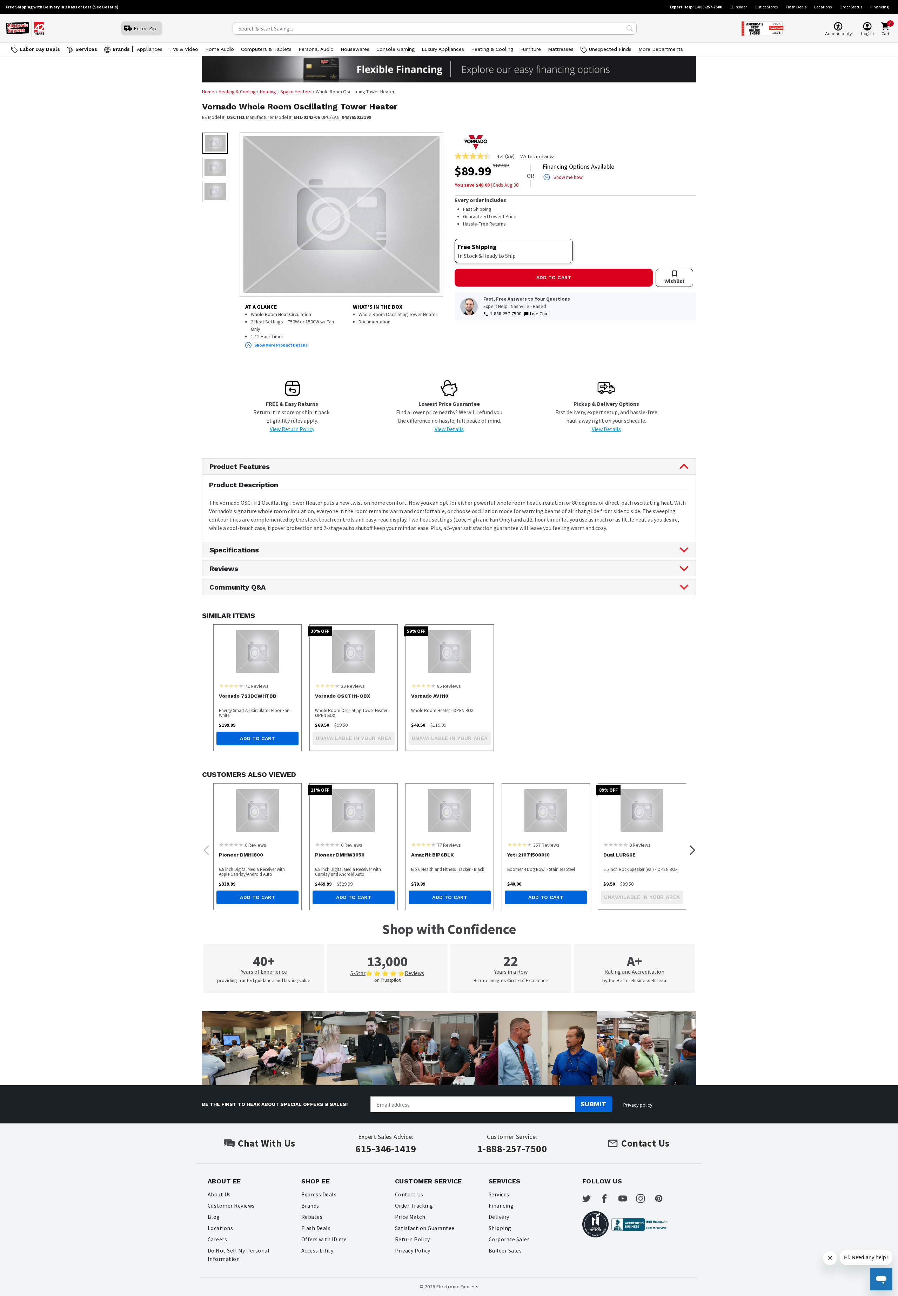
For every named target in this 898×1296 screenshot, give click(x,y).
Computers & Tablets (266, 49)
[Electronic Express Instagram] (644, 1198)
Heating (268, 91)
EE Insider (738, 6)
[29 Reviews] (327, 685)
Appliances (149, 49)
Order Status (850, 6)
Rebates (311, 1216)
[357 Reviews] (519, 844)
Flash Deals (796, 6)
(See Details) (105, 6)
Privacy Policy (412, 1250)
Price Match (410, 1216)
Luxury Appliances (443, 49)
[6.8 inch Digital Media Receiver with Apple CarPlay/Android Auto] (257, 810)
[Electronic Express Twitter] (590, 1198)
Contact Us (409, 1194)
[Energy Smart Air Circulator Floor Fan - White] (257, 651)
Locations (823, 6)
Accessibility (317, 1250)
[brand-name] (476, 142)
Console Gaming (395, 49)
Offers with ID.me (324, 1239)
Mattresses (561, 49)
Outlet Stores (766, 6)
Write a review (537, 156)
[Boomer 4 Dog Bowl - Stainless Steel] (545, 810)
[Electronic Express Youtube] (626, 1198)
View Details (449, 428)
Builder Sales (505, 1250)
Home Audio (219, 49)
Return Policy (412, 1239)
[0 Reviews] (231, 844)
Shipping (500, 1227)
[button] (215, 143)
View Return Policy (292, 428)
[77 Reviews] (423, 844)
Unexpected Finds (610, 49)
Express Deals (318, 1194)
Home (208, 91)
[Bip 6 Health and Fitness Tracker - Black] (449, 810)
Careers (217, 1239)
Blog (214, 1216)
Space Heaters (295, 91)
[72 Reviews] (231, 685)
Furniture (530, 49)
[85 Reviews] (423, 685)
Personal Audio (316, 49)
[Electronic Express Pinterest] (663, 1198)
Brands (121, 49)
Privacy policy (637, 1105)
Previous (204, 848)
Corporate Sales (509, 1239)
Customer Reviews (231, 1205)
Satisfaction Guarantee (425, 1227)
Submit (594, 1104)
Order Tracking (414, 1205)
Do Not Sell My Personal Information (238, 1254)
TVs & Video (183, 49)
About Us (219, 1194)
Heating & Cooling (492, 49)
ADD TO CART (553, 277)
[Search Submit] (629, 28)
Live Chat (539, 313)
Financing (879, 6)
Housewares (355, 49)
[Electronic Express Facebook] (608, 1198)
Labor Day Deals (40, 49)
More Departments (660, 49)
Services (86, 49)
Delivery (499, 1216)
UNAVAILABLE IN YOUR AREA (354, 738)
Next (690, 848)
